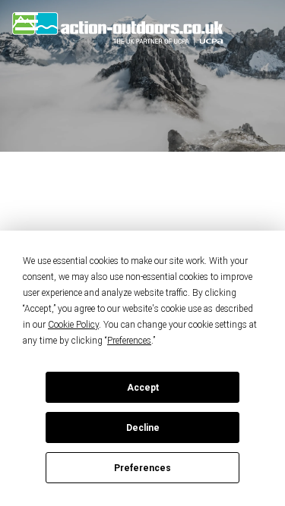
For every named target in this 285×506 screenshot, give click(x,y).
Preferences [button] (129, 340)
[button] (47, 21)
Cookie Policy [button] (73, 324)
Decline (143, 428)
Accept (143, 387)
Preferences (142, 468)
